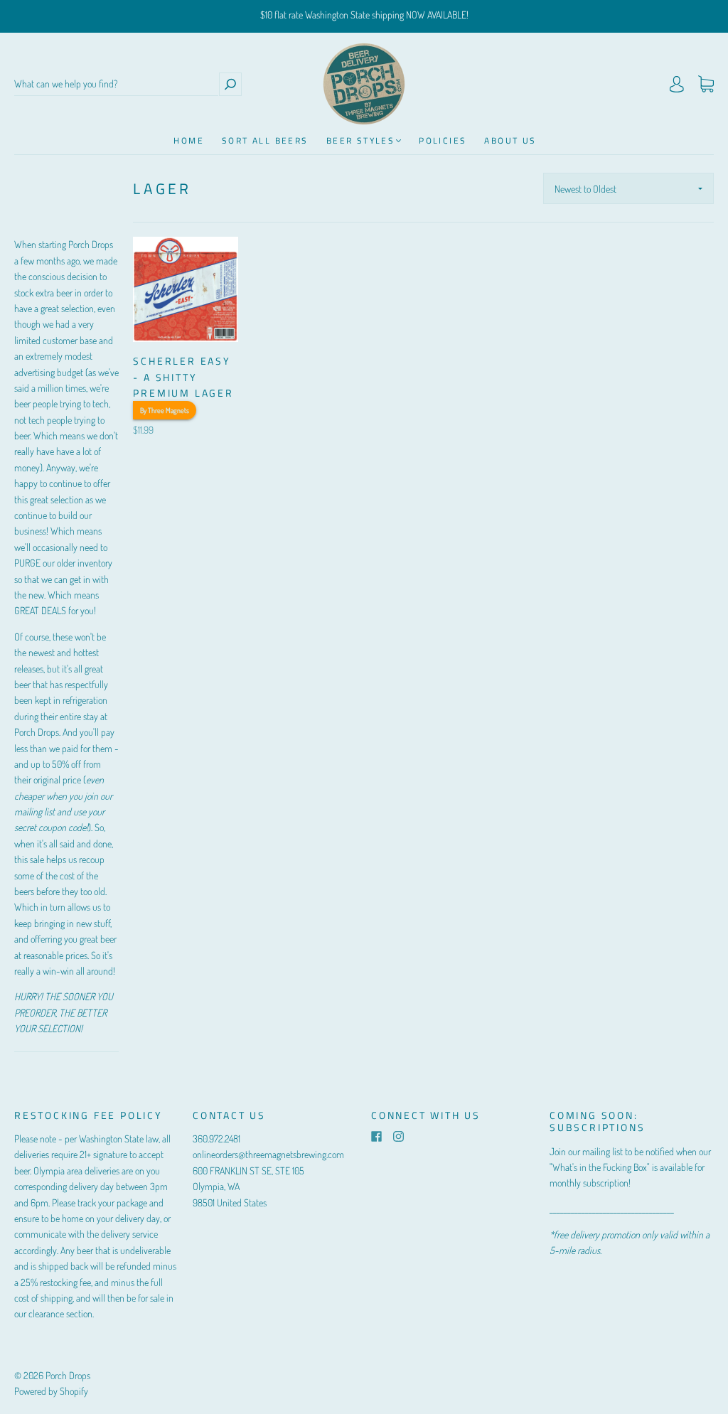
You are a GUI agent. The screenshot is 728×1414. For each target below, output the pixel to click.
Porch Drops (68, 1375)
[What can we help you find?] (116, 84)
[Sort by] (628, 188)
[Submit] (230, 84)
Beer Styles (360, 140)
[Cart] (706, 84)
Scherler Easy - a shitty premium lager (183, 376)
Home (188, 140)
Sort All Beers (265, 140)
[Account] (677, 84)
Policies (442, 140)
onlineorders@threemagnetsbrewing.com (268, 1154)
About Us (510, 140)
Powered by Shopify (51, 1391)
